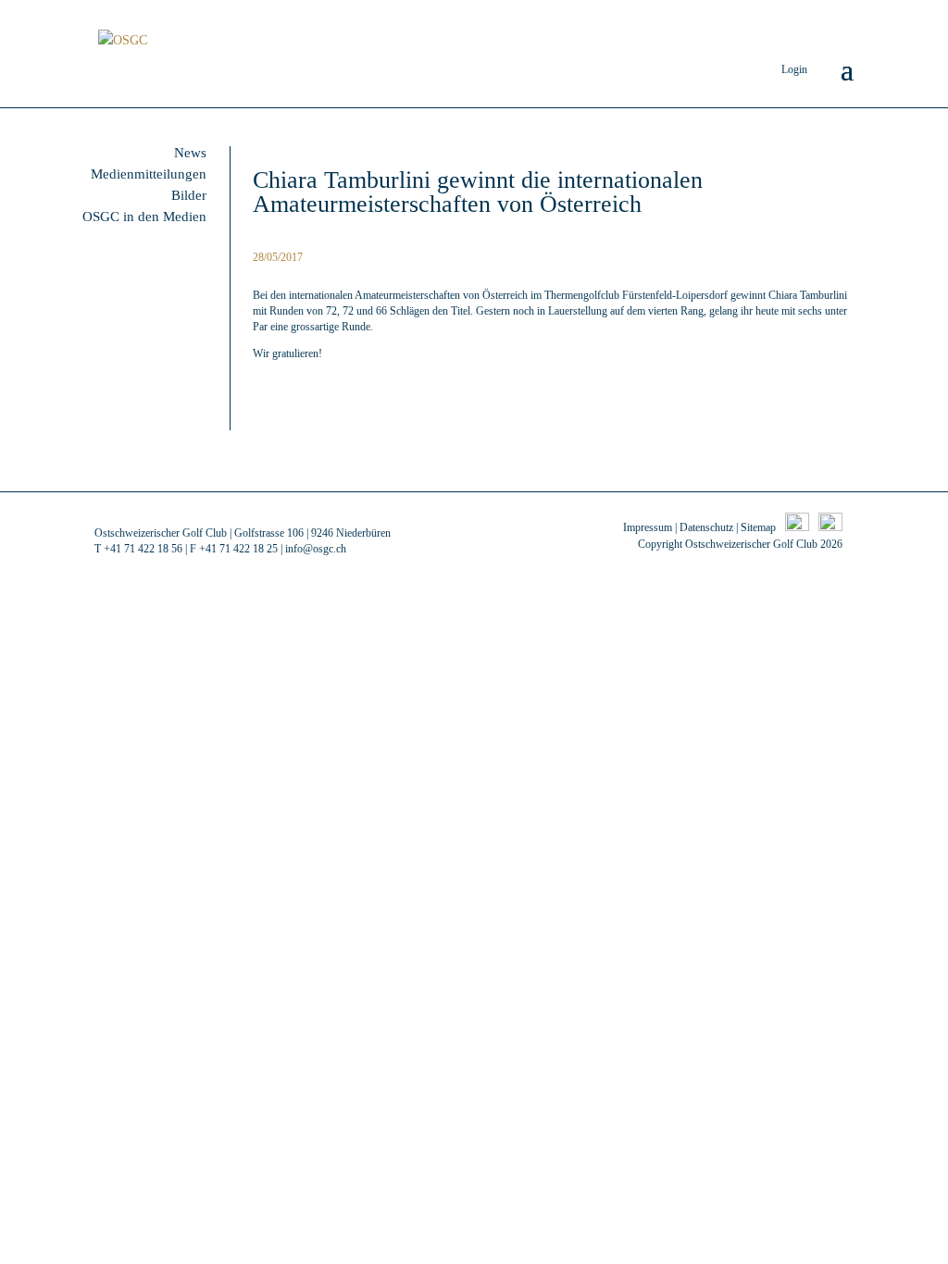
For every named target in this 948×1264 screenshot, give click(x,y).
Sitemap (758, 527)
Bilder (188, 195)
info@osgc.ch (315, 548)
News (190, 152)
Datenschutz (706, 527)
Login (794, 69)
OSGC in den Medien (144, 216)
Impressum (647, 527)
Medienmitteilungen (148, 174)
